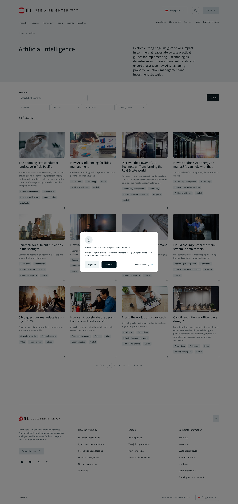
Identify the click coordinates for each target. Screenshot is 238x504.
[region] (119, 252)
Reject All (92, 264)
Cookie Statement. (102, 255)
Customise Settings (143, 264)
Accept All (109, 264)
